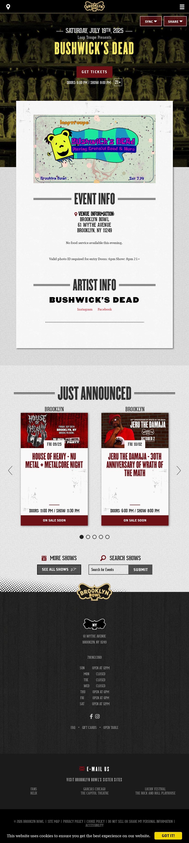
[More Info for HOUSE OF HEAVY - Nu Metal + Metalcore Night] (54, 430)
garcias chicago (94, 789)
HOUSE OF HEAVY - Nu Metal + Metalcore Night (54, 461)
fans (34, 789)
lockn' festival (155, 789)
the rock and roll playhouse (155, 793)
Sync (149, 21)
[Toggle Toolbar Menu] (8, 6)
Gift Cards (89, 727)
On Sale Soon (54, 520)
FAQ (73, 727)
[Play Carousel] (171, 410)
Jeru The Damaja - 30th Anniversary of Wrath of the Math (134, 465)
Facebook (105, 309)
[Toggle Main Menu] (182, 7)
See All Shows (55, 569)
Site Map (54, 821)
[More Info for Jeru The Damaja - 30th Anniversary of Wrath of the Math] (134, 430)
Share (173, 21)
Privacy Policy (73, 821)
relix (33, 793)
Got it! (168, 836)
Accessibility (94, 825)
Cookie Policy (96, 821)
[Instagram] (97, 716)
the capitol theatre (95, 793)
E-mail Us (98, 769)
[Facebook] (91, 716)
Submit (140, 570)
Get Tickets (94, 72)
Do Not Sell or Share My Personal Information (140, 821)
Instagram (84, 309)
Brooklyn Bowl (94, 6)
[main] (94, 303)
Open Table (110, 727)
